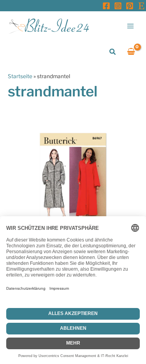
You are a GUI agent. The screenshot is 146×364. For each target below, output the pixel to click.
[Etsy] (141, 6)
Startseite (20, 76)
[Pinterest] (130, 6)
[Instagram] (118, 6)
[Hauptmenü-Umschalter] (130, 25)
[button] (112, 52)
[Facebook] (106, 6)
